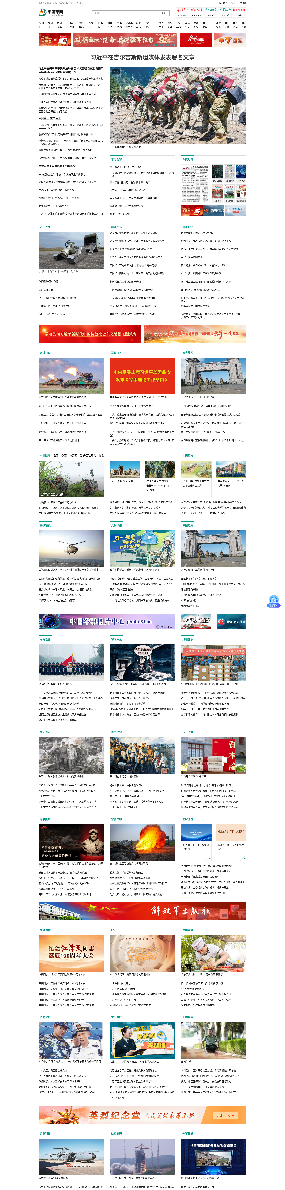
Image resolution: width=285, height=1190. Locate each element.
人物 (227, 27)
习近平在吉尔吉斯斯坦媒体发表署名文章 (142, 57)
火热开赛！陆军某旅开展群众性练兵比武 (131, 888)
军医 (227, 22)
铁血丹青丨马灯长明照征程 (124, 776)
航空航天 (116, 1133)
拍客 (119, 27)
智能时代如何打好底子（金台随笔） (129, 703)
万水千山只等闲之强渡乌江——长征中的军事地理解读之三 (69, 878)
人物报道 (187, 1017)
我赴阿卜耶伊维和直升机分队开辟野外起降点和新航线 (209, 692)
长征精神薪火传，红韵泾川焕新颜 (56, 888)
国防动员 (45, 1017)
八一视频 (45, 227)
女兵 (161, 22)
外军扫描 (187, 1133)
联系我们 (223, 2)
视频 (81, 27)
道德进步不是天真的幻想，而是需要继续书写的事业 (208, 790)
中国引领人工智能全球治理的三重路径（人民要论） (66, 692)
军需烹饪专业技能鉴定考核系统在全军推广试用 (206, 999)
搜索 (163, 13)
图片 (100, 27)
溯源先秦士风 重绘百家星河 (124, 796)
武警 (148, 22)
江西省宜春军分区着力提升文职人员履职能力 (133, 1070)
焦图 (59, 22)
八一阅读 (187, 732)
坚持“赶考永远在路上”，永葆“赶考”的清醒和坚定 (206, 785)
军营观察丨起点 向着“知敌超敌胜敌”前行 (60, 595)
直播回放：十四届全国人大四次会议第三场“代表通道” (67, 1005)
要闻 (50, 22)
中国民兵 (225, 15)
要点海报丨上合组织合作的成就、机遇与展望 (205, 887)
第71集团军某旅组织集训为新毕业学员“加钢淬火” (136, 507)
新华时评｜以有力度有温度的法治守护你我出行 (135, 714)
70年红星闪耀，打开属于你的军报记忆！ (131, 974)
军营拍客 (116, 819)
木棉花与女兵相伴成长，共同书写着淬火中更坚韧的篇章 (139, 600)
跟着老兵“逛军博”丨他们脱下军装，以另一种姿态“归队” (210, 1076)
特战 (148, 27)
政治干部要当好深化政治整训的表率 (58, 720)
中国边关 (187, 525)
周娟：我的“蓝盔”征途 (121, 589)
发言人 (129, 27)
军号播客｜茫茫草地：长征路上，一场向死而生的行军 (138, 790)
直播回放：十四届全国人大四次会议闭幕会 (61, 999)
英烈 (138, 27)
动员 (187, 22)
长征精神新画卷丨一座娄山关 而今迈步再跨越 (63, 872)
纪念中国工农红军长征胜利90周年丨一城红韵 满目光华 (67, 801)
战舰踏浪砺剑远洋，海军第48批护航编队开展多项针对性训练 (71, 569)
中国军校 (187, 456)
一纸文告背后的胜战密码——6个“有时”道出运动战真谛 (67, 807)
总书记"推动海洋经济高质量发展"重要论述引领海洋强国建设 (213, 882)
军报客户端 (196, 15)
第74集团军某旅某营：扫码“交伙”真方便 (202, 983)
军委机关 (116, 353)
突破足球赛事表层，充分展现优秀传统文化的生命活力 (209, 807)
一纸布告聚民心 (47, 796)
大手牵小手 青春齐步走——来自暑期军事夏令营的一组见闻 (70, 1061)
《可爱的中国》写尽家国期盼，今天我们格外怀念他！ (209, 1070)
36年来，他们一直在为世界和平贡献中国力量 (205, 709)
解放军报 (183, 10)
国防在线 (211, 15)
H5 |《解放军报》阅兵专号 (124, 988)
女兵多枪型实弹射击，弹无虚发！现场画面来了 (135, 569)
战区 (81, 22)
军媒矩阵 (187, 159)
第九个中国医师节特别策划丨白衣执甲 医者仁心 (206, 1081)
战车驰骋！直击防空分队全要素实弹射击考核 (62, 397)
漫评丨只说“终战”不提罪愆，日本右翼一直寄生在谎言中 (139, 683)
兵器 (178, 27)
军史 (205, 22)
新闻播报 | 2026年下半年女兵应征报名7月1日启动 (136, 595)
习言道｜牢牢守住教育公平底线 (196, 847)
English (233, 2)
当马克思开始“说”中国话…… (196, 776)
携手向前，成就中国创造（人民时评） (130, 698)
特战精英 (45, 525)
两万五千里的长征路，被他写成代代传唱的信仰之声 (137, 801)
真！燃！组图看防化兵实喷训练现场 (129, 863)
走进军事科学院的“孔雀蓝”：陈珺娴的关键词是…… (137, 1061)
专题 (243, 27)
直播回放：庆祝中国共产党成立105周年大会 (62, 983)
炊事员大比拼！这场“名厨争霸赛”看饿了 (202, 974)
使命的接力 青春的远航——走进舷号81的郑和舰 (64, 883)
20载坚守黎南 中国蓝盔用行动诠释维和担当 (205, 703)
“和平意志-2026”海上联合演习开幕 (57, 600)
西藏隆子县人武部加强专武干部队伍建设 (60, 1081)
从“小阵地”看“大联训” (122, 481)
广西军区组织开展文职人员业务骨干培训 (131, 1081)
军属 (218, 22)
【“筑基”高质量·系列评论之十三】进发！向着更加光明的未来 (142, 709)
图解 (110, 27)
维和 (170, 22)
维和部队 (187, 639)
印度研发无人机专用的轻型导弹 (197, 1187)
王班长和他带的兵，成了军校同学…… (201, 578)
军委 (71, 22)
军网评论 (116, 639)
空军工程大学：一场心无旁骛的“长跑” (231, 483)
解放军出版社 (240, 10)
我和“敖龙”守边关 (190, 605)
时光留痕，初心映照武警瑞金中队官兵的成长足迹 (136, 894)
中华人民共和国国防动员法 (53, 1070)
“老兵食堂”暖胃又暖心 (192, 988)
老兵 (205, 27)
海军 (110, 22)
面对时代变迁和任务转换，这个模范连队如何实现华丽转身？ (71, 578)
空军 (119, 22)
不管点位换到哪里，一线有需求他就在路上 (203, 1087)
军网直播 (45, 930)
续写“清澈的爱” (189, 600)
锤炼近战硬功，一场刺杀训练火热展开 (130, 878)
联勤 (138, 22)
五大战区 (187, 353)
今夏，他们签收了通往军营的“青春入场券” (203, 513)
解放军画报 (197, 10)
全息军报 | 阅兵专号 (120, 983)
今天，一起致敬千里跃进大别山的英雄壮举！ (62, 776)
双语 (235, 27)
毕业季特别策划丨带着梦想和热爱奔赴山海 (196, 483)
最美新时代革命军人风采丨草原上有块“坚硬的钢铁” (65, 589)
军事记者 (225, 10)
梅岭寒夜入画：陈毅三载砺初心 (126, 785)
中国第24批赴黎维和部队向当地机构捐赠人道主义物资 (209, 683)
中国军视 (238, 15)
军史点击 (45, 732)
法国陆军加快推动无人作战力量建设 (200, 1177)
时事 (59, 27)
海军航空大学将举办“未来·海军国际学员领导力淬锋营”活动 (212, 502)
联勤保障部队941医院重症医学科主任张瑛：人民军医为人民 (141, 578)
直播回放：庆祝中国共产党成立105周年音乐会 (63, 988)
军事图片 (45, 819)
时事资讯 (187, 227)
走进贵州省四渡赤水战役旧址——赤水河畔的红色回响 (67, 785)
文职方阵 (116, 1017)
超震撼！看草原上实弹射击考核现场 (58, 502)
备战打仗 (45, 353)
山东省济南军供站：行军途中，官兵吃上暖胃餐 (206, 994)
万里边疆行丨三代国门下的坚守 (197, 397)
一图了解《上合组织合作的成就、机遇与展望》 (206, 871)
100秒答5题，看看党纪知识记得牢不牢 (130, 1005)
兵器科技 (45, 1133)
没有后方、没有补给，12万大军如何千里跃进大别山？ (67, 790)
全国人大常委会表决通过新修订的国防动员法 (62, 1075)
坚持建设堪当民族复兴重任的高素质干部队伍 (62, 714)
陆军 (100, 22)
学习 (41, 22)
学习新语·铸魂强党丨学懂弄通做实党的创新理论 (206, 865)
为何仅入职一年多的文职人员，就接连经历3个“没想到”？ (140, 1087)
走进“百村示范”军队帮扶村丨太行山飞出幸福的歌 (64, 513)
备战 (90, 22)
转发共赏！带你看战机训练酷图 (126, 872)
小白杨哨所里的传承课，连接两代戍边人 (202, 595)
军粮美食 (187, 930)
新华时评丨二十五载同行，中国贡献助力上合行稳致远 (138, 692)
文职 (196, 22)
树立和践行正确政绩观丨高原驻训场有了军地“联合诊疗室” (69, 507)
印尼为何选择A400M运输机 (53, 1177)
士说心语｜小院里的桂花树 (124, 807)
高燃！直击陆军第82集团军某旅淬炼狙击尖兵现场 (65, 894)
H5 (243, 22)
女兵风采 (116, 525)
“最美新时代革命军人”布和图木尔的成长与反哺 (63, 584)
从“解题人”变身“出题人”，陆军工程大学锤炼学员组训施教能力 (213, 507)
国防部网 (182, 15)
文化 (161, 27)
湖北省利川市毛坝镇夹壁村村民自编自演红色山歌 (65, 1086)
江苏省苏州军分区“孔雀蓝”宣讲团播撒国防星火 (134, 1076)
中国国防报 (211, 10)
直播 (90, 27)
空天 (187, 27)
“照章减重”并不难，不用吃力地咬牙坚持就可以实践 (208, 796)
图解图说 (187, 819)
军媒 (235, 22)
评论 (50, 27)
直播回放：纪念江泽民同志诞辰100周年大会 (62, 974)
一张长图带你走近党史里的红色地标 (200, 876)
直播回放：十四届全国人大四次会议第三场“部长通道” (67, 994)
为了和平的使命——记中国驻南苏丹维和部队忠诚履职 (209, 714)
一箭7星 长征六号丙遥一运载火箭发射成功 (132, 1177)
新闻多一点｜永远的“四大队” (231, 847)
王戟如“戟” (186, 1061)
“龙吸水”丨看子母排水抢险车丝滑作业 (58, 271)
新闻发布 (116, 227)
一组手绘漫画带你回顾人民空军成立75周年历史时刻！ (138, 994)
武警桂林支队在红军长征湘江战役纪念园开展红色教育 (138, 883)
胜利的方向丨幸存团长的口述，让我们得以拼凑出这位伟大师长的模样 (71, 865)
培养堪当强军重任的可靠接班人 (55, 683)
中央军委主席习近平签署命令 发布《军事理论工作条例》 (140, 397)
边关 (178, 22)
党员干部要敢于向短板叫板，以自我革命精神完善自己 (67, 709)
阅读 (170, 27)
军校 (71, 27)
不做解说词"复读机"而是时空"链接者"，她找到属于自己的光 (141, 584)
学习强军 (116, 159)
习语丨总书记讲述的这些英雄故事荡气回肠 (203, 893)
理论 (41, 27)
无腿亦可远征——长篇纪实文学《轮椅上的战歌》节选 (209, 1092)
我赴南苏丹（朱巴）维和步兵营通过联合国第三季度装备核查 (213, 698)
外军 (196, 27)
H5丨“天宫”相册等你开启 (123, 999)
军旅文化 (116, 732)
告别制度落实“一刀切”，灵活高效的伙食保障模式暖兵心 (139, 513)
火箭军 (129, 22)
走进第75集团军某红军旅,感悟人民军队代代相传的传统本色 (141, 502)
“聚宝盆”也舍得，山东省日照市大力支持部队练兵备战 (67, 1092)
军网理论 (45, 639)
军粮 (218, 27)
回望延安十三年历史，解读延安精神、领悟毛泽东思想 (209, 801)
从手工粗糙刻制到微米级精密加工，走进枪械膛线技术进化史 (71, 1187)
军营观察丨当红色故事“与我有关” (198, 1005)
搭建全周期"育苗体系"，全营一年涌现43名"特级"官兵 (159, 485)
